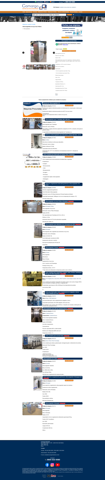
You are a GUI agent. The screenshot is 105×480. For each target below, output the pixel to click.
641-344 (49, 311)
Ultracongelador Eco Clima (50, 358)
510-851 (49, 250)
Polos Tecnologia (55, 340)
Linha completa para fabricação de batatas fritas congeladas (59, 154)
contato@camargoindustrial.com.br (51, 454)
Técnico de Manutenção (63, 11)
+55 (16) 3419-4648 (52, 452)
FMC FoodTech (63, 278)
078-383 (49, 157)
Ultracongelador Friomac (51, 247)
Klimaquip (48, 206)
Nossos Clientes (74, 11)
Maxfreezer (54, 298)
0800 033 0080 (70, 2)
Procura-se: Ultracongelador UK (51, 103)
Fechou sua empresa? (65, 37)
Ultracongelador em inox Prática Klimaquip (56, 201)
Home (24, 11)
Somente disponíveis (77, 14)
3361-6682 (56, 450)
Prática (56, 95)
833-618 (49, 227)
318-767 (49, 361)
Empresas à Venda (52, 11)
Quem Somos (29, 11)
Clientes (70, 37)
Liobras (47, 139)
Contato (80, 11)
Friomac (47, 252)
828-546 (49, 204)
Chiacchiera (56, 278)
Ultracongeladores (27, 28)
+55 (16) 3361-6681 (49, 450)
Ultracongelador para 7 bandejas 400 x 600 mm (57, 119)
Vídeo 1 (24, 68)
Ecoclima (48, 363)
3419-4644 (61, 450)
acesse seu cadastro (70, 7)
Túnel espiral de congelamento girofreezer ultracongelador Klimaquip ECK (62, 377)
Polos (50, 340)
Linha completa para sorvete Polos (54, 335)
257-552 (49, 137)
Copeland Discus (49, 313)
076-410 (49, 105)
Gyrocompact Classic (71, 278)
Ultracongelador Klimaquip (52, 403)
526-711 (49, 406)
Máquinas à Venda (42, 11)
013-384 (49, 380)
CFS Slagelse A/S (50, 278)
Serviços (35, 11)
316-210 (49, 122)
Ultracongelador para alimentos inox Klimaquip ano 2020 (60, 224)
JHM (50, 298)
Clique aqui (65, 44)
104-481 (49, 276)
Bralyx (47, 298)
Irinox (47, 340)
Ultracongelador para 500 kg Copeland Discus (55, 308)
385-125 (49, 338)
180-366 (49, 187)
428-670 (49, 296)
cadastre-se (62, 7)
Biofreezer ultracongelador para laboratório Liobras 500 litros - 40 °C (63, 134)
